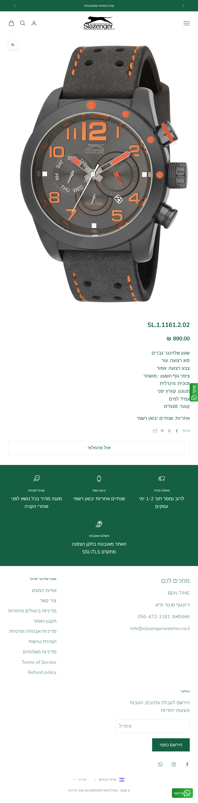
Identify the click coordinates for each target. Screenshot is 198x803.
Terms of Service (39, 662)
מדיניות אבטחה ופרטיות (32, 631)
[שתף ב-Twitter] (169, 431)
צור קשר (48, 600)
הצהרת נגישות (42, 641)
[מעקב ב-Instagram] (173, 764)
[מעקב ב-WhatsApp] (160, 764)
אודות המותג (44, 590)
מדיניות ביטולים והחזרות (32, 611)
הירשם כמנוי (171, 745)
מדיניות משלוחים (39, 652)
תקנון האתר (45, 621)
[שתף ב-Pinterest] (162, 431)
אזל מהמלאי (99, 448)
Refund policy (42, 672)
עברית (82, 779)
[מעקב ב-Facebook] (187, 764)
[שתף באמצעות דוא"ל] (155, 431)
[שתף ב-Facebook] (177, 431)
